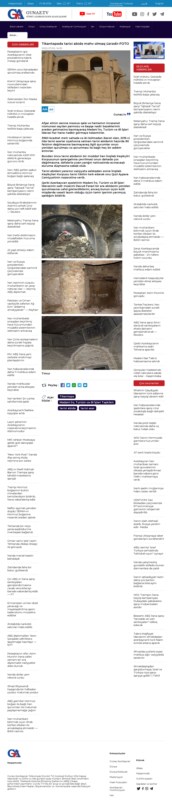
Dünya (31, 26)
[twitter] (154, 14)
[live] (87, 14)
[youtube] (114, 14)
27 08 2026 (45, 3)
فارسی (144, 3)
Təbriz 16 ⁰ (84, 3)
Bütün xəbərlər (16, 26)
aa (51, 109)
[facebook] (148, 14)
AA (44, 109)
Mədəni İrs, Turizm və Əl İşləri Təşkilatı (87, 402)
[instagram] (142, 14)
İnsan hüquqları (142, 26)
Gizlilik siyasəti (144, 778)
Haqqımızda (15, 3)
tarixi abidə (68, 408)
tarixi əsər (87, 408)
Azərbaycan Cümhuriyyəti (74, 26)
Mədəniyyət (125, 26)
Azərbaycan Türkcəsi (121, 3)
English (159, 3)
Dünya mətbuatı (107, 26)
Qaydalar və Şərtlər (146, 784)
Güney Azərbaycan (48, 26)
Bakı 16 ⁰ (63, 3)
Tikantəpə (67, 396)
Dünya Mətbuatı (119, 772)
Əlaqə (30, 3)
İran (92, 26)
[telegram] (162, 14)
